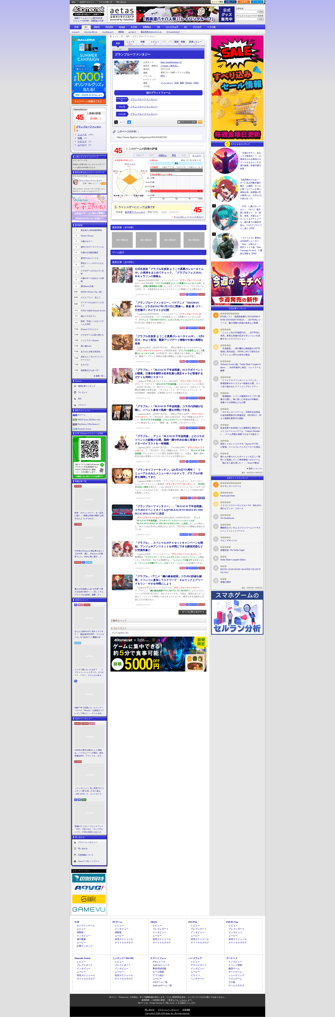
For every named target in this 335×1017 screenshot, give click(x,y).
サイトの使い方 (105, 2)
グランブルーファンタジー (90, 181)
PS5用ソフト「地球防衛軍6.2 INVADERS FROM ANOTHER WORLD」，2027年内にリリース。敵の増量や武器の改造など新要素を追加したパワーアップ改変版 (240, 319)
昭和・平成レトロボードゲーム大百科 (92, 322)
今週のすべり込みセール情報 (92, 279)
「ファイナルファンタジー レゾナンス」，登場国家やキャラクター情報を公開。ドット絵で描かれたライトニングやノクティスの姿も (240, 383)
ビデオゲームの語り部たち (92, 335)
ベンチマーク (197, 978)
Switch (122, 27)
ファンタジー (167, 83)
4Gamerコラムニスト (90, 329)
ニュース (82, 134)
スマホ (134, 27)
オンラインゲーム (86, 925)
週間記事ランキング (86, 386)
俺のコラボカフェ (88, 316)
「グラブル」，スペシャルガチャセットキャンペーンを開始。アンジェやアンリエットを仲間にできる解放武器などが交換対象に (169, 546)
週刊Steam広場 (87, 286)
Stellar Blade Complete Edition (233, 559)
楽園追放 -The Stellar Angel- (232, 550)
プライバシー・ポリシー (168, 1010)
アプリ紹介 (158, 975)
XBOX (97, 27)
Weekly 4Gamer (87, 236)
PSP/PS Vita (232, 922)
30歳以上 (162, 155)
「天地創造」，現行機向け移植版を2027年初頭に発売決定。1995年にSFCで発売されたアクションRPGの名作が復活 (240, 351)
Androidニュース (161, 965)
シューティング (236, 975)
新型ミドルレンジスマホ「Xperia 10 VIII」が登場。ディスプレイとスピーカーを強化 (240, 445)
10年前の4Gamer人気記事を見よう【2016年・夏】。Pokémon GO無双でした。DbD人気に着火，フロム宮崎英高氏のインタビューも (89, 554)
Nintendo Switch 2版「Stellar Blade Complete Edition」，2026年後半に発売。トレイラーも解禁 (240, 367)
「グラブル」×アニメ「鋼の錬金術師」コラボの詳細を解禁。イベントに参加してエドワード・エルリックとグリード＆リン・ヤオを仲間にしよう (169, 580)
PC (86, 27)
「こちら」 (183, 1000)
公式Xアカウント (87, 2)
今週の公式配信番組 (89, 252)
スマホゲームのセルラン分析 (92, 272)
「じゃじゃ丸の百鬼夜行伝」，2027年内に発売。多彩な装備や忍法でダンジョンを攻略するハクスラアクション (240, 335)
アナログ (197, 27)
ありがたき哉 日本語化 (90, 352)
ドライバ (82, 405)
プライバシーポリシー (87, 842)
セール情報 (158, 972)
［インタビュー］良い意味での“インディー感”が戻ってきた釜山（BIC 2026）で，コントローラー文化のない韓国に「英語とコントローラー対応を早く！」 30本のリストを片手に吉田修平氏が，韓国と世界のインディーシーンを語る (89, 791)
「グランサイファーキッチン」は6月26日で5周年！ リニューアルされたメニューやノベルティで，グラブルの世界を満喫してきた (169, 473)
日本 (176, 83)
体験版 (121, 32)
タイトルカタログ (124, 942)
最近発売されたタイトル (151, 32)
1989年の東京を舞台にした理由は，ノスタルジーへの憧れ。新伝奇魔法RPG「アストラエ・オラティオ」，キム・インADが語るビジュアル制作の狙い (89, 753)
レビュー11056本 (81, 21)
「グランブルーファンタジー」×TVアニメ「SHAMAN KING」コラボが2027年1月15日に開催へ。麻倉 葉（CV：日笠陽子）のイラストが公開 (169, 306)
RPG (163, 76)
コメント (122, 122)
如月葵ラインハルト (135, 212)
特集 (80, 138)
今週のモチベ (86, 241)
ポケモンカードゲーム (230, 486)
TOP (76, 27)
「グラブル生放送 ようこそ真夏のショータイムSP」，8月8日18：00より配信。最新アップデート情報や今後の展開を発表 (169, 340)
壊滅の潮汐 (225, 582)
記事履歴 (244, 2)
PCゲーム (82, 415)
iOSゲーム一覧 (160, 982)
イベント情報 (235, 965)
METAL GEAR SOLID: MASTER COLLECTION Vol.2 (240, 571)
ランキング (257, 2)
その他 (231, 982)
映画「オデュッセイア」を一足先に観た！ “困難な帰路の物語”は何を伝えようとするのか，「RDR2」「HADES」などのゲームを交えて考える (89, 516)
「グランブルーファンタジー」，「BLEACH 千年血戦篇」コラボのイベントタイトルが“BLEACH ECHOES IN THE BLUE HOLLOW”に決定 (169, 510)
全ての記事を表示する (193, 612)
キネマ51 (85, 365)
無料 (182, 83)
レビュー (76, 32)
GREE (196, 83)
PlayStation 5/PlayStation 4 (88, 424)
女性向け (147, 27)
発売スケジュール (124, 939)
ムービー (132, 32)
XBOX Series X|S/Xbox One (89, 420)
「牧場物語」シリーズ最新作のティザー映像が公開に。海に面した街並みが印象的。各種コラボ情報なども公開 (240, 399)
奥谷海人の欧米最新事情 (91, 230)
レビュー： (96, 183)
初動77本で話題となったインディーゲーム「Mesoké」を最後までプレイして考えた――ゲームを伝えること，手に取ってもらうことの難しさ (89, 710)
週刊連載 (81, 939)
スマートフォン (158, 958)
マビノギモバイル (228, 540)
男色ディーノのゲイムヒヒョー (92, 264)
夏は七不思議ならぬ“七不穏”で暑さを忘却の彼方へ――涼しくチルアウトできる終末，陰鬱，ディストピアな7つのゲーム (89, 592)
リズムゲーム (235, 978)
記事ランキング (85, 946)
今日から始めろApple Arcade (93, 310)
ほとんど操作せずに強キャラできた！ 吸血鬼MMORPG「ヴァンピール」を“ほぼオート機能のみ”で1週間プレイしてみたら (89, 634)
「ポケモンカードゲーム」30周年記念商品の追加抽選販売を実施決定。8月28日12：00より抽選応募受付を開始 (240, 415)
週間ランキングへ (256, 469)
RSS (73, 2)
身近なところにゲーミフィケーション (92, 358)
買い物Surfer (86, 346)
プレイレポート (91, 32)
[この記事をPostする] (116, 122)
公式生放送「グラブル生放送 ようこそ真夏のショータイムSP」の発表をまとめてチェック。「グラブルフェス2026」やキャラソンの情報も (169, 273)
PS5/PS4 (109, 27)
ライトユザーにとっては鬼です (136, 207)
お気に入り (230, 2)
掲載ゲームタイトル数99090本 (88, 18)
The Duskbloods (227, 518)
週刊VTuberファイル (90, 258)
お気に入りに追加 (188, 122)
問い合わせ (121, 2)
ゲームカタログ (173, 32)
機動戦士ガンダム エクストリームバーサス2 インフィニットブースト (240, 529)
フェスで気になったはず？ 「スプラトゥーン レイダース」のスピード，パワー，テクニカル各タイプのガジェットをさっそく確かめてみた (89, 672)
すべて (196, 155)
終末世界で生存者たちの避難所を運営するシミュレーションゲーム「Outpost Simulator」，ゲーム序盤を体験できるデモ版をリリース (240, 431)
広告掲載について (85, 855)
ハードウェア (172, 27)
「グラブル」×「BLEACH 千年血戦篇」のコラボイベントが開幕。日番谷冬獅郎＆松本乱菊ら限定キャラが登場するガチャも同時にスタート (169, 373)
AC (185, 27)
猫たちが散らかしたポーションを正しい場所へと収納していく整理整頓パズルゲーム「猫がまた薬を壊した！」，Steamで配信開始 (240, 459)
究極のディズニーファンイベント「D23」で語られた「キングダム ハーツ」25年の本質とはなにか (89, 829)
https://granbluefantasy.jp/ (171, 62)
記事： (87, 183)
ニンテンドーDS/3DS (123, 958)
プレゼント (83, 392)
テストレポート (199, 965)
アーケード (231, 958)
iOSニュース (159, 961)
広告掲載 (186, 1010)
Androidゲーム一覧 (162, 985)
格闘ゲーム (234, 968)
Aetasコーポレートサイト (89, 861)
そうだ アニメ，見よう (90, 297)
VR (158, 27)
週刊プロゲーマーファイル (92, 247)
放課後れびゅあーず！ (90, 370)
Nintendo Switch (84, 429)
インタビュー (108, 32)
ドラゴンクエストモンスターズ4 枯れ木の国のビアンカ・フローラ (240, 507)
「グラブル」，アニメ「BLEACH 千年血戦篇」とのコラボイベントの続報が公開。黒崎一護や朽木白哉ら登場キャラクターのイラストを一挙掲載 (169, 440)
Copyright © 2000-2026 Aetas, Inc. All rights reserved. (167, 1013)
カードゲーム (235, 972)
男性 (174, 155)
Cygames (164, 65)
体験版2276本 (97, 21)
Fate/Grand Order (227, 496)
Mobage (188, 83)
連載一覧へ (100, 376)
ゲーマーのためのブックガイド (92, 303)
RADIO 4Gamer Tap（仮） (92, 292)
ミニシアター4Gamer (90, 340)
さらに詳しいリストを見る (189, 217)
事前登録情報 (159, 968)
